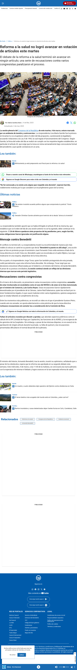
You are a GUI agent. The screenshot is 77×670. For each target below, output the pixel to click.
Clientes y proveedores (31, 627)
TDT (26, 620)
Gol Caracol (12, 620)
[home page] (38, 3)
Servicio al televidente (31, 615)
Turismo (14, 395)
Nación (14, 161)
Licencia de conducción (45, 8)
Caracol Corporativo (14, 637)
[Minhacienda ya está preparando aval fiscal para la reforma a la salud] (5, 163)
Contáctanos (28, 625)
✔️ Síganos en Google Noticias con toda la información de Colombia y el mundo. (35, 311)
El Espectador (13, 630)
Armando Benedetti (27, 423)
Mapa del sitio (29, 632)
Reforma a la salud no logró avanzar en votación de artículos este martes (34, 41)
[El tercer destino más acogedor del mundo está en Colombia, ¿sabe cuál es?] (5, 397)
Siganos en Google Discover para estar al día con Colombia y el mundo (31, 179)
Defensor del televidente (32, 618)
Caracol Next (12, 640)
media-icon (38, 667)
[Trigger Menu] (3, 3)
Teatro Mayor (13, 632)
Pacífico (14, 406)
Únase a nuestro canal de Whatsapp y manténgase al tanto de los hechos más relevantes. (38, 175)
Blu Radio (2, 41)
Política (10, 41)
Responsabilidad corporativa (55, 618)
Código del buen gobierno (32, 622)
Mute (56, 667)
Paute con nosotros (30, 630)
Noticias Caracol (14, 615)
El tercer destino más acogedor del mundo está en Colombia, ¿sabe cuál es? (41, 397)
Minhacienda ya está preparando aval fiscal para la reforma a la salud (39, 163)
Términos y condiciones (54, 626)
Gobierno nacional (64, 419)
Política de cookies (52, 624)
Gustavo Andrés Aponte (16, 8)
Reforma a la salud (27, 419)
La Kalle (11, 622)
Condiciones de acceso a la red (56, 615)
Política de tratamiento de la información (55, 621)
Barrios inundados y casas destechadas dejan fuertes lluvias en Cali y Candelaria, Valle (45, 408)
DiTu (10, 627)
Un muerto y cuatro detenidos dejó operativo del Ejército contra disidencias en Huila (44, 386)
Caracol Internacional (15, 635)
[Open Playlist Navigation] (74, 667)
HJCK (10, 625)
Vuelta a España (58, 8)
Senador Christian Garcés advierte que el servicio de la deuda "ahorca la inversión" (44, 215)
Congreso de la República (28, 130)
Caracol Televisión (14, 618)
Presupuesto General (31, 8)
